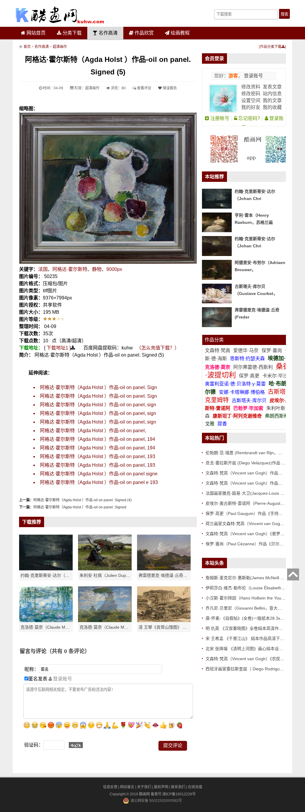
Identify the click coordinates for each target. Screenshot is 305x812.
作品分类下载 (270, 47)
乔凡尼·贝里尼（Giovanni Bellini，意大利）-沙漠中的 (255, 608)
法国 (43, 269)
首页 (27, 47)
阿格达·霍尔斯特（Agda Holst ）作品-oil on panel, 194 (97, 439)
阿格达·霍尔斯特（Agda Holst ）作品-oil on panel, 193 (97, 456)
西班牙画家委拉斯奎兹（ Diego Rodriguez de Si (250, 668)
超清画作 (60, 47)
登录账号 (253, 75)
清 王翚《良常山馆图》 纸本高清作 (171, 627)
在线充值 (195, 787)
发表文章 (272, 86)
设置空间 (250, 100)
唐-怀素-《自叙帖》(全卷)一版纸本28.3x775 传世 (251, 618)
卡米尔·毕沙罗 (277, 375)
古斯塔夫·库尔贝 (249, 400)
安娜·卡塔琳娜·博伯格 (242, 392)
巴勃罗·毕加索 (248, 408)
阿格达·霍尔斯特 (69, 269)
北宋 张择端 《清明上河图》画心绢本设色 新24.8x (252, 648)
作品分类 (214, 339)
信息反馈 (110, 787)
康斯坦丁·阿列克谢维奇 (237, 416)
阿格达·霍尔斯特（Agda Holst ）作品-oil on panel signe (99, 473)
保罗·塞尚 (272, 350)
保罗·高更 (249, 375)
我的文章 (272, 100)
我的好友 (250, 107)
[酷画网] (60, 15)
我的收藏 (272, 107)
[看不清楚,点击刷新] (76, 745)
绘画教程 (179, 32)
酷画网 (145, 794)
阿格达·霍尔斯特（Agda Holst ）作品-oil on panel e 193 (99, 482)
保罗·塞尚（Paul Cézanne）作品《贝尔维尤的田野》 (255, 543)
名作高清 (107, 32)
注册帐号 (219, 118)
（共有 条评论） (68, 651)
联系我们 (178, 787)
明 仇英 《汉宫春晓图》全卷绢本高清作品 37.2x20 (252, 628)
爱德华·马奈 (246, 350)
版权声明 (161, 787)
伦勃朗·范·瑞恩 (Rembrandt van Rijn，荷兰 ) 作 (250, 452)
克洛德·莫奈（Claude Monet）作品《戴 (116, 627)
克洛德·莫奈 (217, 367)
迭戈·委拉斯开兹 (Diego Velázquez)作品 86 (246, 462)
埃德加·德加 (282, 358)
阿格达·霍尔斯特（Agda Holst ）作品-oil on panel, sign (98, 404)
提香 (222, 423)
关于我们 (144, 787)
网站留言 (127, 787)
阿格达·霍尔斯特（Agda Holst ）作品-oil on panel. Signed (79, 507)
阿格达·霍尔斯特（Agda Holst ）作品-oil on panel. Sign (98, 387)
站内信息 (272, 93)
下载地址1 (57, 347)
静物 (97, 269)
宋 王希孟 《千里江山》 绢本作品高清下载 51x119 (252, 638)
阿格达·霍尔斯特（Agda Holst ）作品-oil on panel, (93, 430)
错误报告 (169, 88)
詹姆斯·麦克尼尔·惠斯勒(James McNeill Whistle (250, 577)
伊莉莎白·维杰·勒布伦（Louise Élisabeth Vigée (249, 587)
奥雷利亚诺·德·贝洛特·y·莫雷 (236, 383)
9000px (114, 269)
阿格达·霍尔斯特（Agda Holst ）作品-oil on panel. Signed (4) (82, 500)
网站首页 (35, 32)
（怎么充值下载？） (157, 347)
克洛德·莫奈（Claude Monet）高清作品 (57, 627)
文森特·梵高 (218, 350)
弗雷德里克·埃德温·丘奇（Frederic (171, 575)
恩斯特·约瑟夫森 (248, 358)
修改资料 (250, 86)
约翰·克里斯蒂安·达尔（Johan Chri (53, 575)
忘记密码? (248, 118)
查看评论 (143, 88)
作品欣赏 (143, 32)
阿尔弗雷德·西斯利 (253, 367)
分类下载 (71, 32)
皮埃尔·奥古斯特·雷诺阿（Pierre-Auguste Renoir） (253, 503)
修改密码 (250, 93)
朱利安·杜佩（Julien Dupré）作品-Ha (114, 575)
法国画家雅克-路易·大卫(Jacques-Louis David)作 (251, 493)
